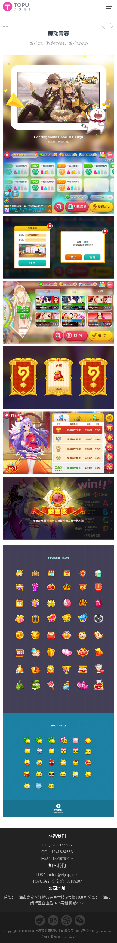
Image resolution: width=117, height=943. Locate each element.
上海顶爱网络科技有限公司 (54, 931)
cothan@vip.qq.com (62, 875)
